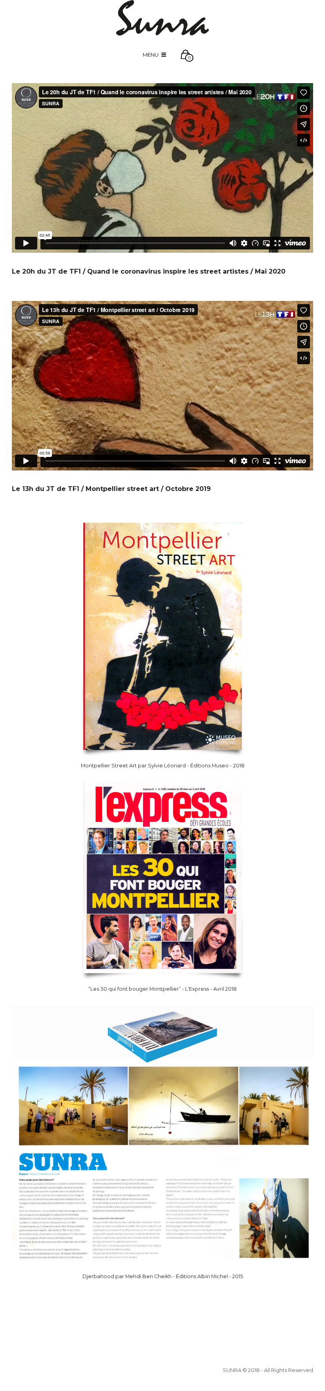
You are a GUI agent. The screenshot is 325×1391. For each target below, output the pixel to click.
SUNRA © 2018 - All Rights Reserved (268, 1370)
